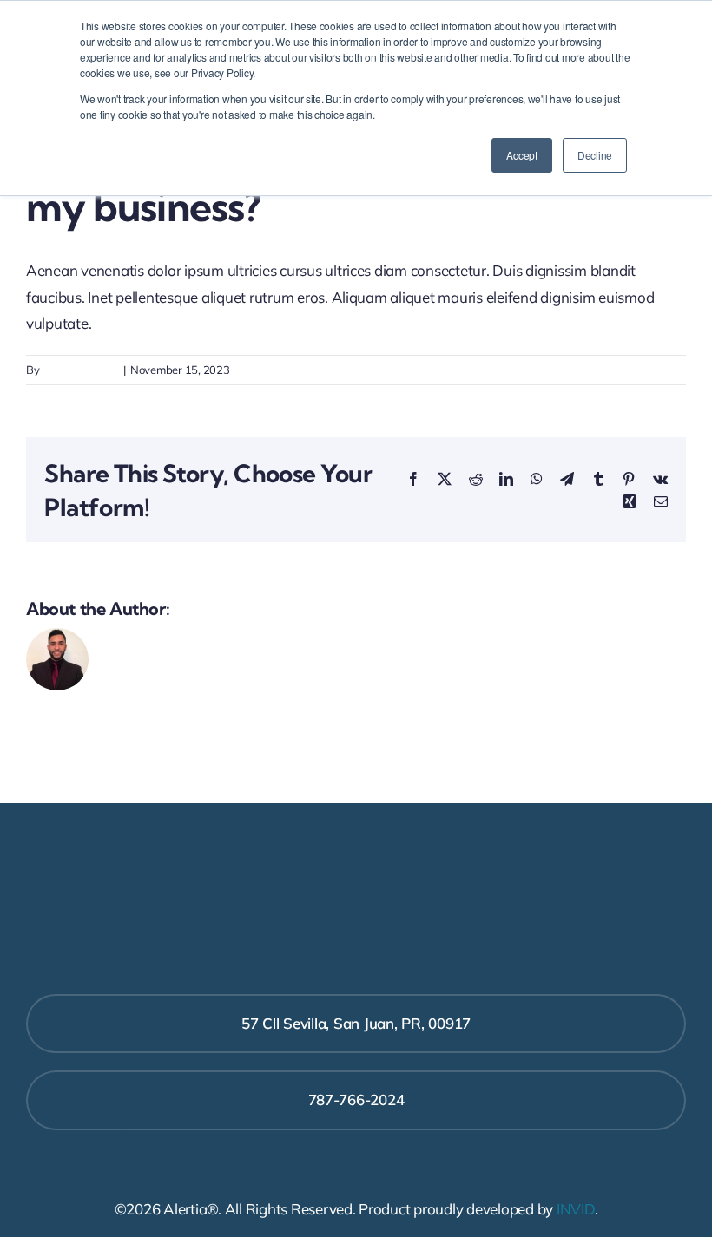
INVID (576, 1209)
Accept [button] (521, 154)
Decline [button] (594, 154)
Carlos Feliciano (80, 369)
